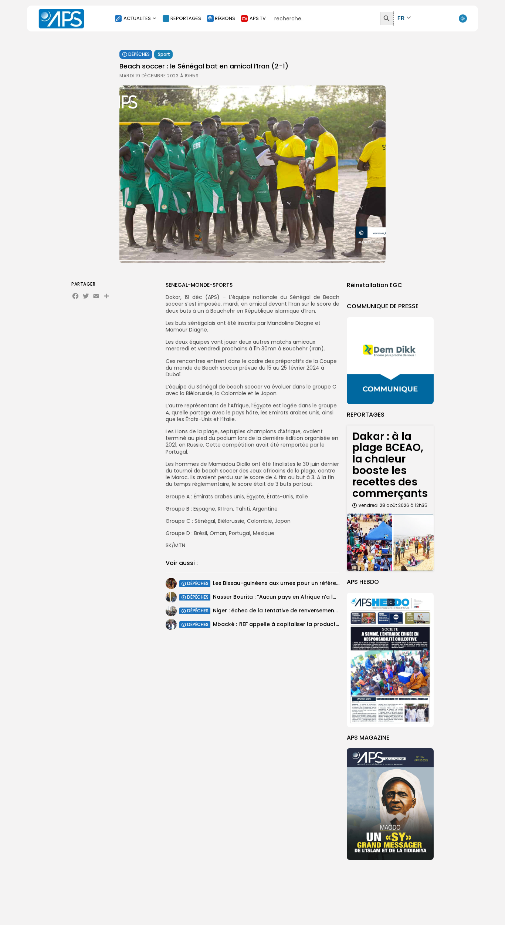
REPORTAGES (185, 18)
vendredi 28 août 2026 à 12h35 (393, 505)
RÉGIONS (225, 18)
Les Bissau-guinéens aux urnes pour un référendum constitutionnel (303, 583)
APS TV (258, 18)
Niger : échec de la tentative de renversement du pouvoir (290, 610)
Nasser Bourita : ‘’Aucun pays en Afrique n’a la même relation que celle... (310, 597)
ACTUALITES (137, 18)
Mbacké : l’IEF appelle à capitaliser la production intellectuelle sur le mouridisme (321, 624)
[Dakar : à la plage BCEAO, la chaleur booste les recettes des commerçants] (390, 543)
